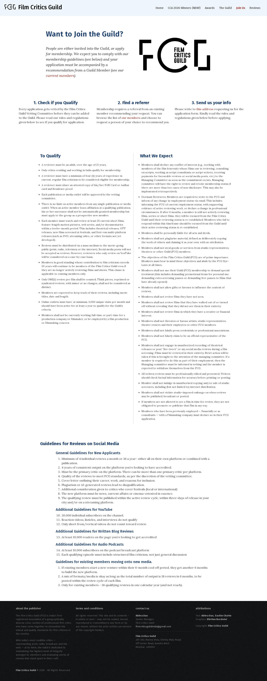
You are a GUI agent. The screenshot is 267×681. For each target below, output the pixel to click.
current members (60, 75)
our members (131, 118)
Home (159, 8)
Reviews (255, 8)
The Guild (225, 8)
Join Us (240, 8)
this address (204, 109)
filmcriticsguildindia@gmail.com (153, 626)
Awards (210, 8)
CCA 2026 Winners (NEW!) (184, 8)
